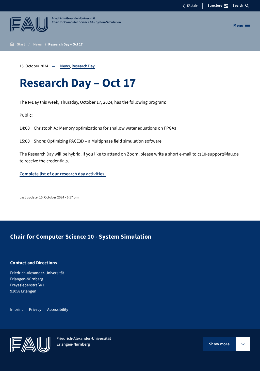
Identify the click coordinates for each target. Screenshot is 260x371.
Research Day (83, 66)
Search (238, 5)
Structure (214, 5)
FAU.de (192, 5)
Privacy (35, 309)
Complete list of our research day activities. (63, 174)
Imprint (16, 309)
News (65, 66)
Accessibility (57, 309)
